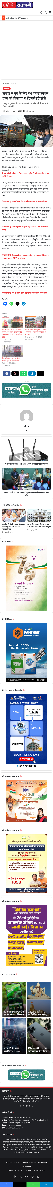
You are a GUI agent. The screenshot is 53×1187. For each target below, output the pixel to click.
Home (6, 83)
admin (8, 111)
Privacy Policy (39, 1170)
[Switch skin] (41, 12)
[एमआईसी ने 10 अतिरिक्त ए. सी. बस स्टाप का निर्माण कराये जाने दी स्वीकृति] (39, 515)
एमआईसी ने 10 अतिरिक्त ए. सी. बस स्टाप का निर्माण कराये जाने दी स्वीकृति (39, 525)
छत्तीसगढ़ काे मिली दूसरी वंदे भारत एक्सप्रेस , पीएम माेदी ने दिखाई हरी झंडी (35, 331)
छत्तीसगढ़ (13, 83)
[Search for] (45, 12)
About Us (18, 1170)
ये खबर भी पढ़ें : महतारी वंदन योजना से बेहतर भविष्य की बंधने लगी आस (24, 201)
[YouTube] (26, 1105)
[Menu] (50, 12)
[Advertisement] (26, 51)
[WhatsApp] (32, 1105)
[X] (23, 1105)
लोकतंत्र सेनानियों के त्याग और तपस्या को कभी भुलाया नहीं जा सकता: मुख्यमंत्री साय (13, 526)
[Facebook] (20, 1105)
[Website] (26, 430)
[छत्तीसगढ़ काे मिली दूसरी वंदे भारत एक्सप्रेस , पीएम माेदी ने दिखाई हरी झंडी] (35, 322)
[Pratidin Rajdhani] (17, 5)
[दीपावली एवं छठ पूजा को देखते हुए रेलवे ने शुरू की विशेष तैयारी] (12, 351)
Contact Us (28, 1170)
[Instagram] (29, 1105)
